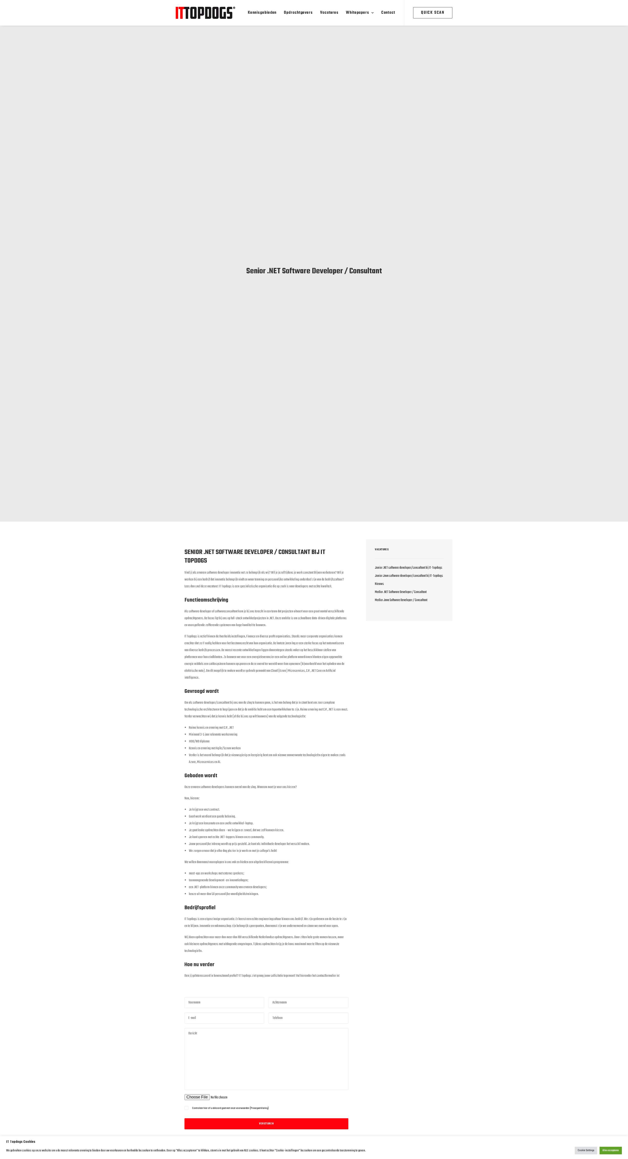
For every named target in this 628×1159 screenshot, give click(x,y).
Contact (388, 13)
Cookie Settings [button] (586, 1150)
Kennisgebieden (262, 13)
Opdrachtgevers (298, 13)
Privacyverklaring (259, 1108)
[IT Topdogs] (205, 13)
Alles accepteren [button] (610, 1150)
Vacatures (329, 13)
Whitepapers (357, 13)
